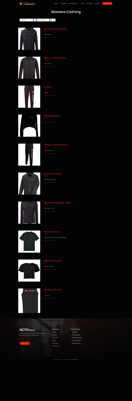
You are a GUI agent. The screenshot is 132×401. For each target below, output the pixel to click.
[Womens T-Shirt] (29, 242)
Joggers (48, 86)
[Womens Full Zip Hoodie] (29, 39)
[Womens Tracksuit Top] (29, 68)
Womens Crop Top (52, 260)
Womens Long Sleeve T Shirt (57, 202)
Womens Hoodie (51, 115)
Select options (48, 37)
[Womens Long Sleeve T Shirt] (29, 213)
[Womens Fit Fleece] (29, 184)
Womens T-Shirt (51, 231)
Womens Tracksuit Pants (56, 144)
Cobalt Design (74, 359)
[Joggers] (29, 97)
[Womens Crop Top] (29, 271)
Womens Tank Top (52, 289)
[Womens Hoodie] (29, 126)
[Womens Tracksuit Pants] (29, 155)
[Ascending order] (35, 20)
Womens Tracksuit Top (54, 57)
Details (55, 37)
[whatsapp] (27, 339)
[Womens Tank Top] (29, 300)
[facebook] (21, 339)
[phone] (30, 339)
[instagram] (24, 339)
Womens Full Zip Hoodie (55, 28)
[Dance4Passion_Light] (27, 2)
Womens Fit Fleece (53, 173)
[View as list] (54, 20)
